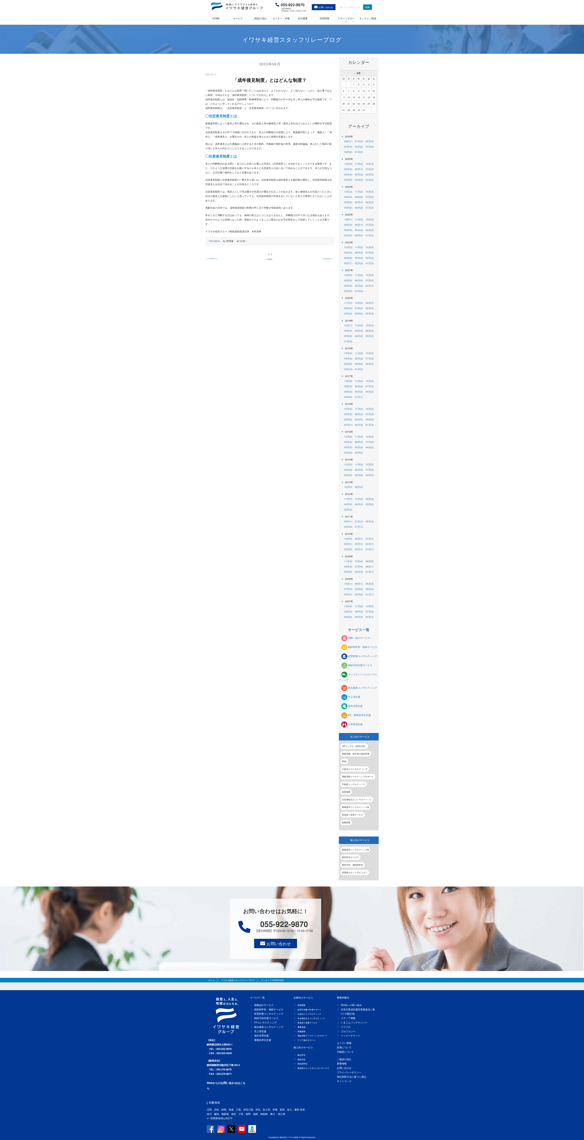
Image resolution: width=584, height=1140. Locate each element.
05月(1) (359, 202)
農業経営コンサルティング (354, 807)
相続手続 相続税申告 (352, 864)
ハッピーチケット (350, 1035)
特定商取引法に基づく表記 (351, 1076)
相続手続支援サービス (360, 665)
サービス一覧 (358, 629)
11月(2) (359, 164)
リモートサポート (346, 20)
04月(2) (359, 146)
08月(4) (359, 330)
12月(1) (348, 219)
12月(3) (348, 164)
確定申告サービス (350, 857)
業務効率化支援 (262, 1040)
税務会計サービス (264, 1005)
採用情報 (324, 18)
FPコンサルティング (265, 1022)
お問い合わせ (325, 7)
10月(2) (370, 164)
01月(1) (359, 397)
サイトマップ (344, 1081)
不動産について (345, 1052)
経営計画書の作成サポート (309, 1009)
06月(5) (359, 589)
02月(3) (359, 179)
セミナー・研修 (281, 18)
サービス (238, 18)
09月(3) (348, 224)
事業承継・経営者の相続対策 (356, 753)
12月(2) (348, 191)
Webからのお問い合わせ (222, 1083)
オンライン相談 (367, 18)
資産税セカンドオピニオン (354, 872)
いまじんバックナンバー (354, 1022)
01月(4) (359, 291)
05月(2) (348, 146)
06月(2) (348, 174)
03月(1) (348, 263)
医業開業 (346, 791)
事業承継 (301, 1027)
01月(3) (370, 235)
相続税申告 (302, 1063)
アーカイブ (358, 126)
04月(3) (370, 258)
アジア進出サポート (306, 1040)
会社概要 (303, 18)
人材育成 (355, 724)
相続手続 (301, 1059)
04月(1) (370, 285)
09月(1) (370, 303)
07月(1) (359, 521)
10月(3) (370, 191)
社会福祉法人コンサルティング (357, 799)
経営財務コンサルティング (362, 656)
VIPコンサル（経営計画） (354, 746)
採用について (344, 1047)
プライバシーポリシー (349, 1072)
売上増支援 (354, 697)
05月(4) (370, 589)
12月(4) (348, 606)
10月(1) (348, 583)
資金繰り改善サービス (352, 814)
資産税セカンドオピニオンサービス (313, 1068)
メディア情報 (348, 1018)
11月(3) (348, 303)
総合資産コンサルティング (362, 688)
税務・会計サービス (359, 638)
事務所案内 (343, 997)
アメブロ (346, 1027)
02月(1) (359, 549)
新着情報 (342, 1063)
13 (343, 97)
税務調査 (346, 822)
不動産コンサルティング (353, 784)
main (269, 259)
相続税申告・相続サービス (362, 647)
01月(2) (359, 152)
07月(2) (359, 141)
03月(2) (370, 146)
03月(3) (370, 336)
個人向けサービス (360, 840)
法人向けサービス (360, 736)
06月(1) (348, 544)
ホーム (211, 980)
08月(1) (348, 141)
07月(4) (359, 566)
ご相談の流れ (259, 18)
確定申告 (301, 1055)
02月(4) (359, 452)
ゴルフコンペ (348, 1031)
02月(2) (348, 152)
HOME (216, 18)
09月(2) (348, 169)
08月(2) (359, 197)
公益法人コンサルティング (354, 768)
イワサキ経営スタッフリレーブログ (238, 980)
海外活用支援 (355, 706)
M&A (344, 761)
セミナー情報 (344, 1043)
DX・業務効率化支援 (359, 715)
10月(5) (370, 606)
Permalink (214, 241)
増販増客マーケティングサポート (358, 776)
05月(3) (359, 419)
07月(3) (370, 386)
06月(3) (370, 141)
